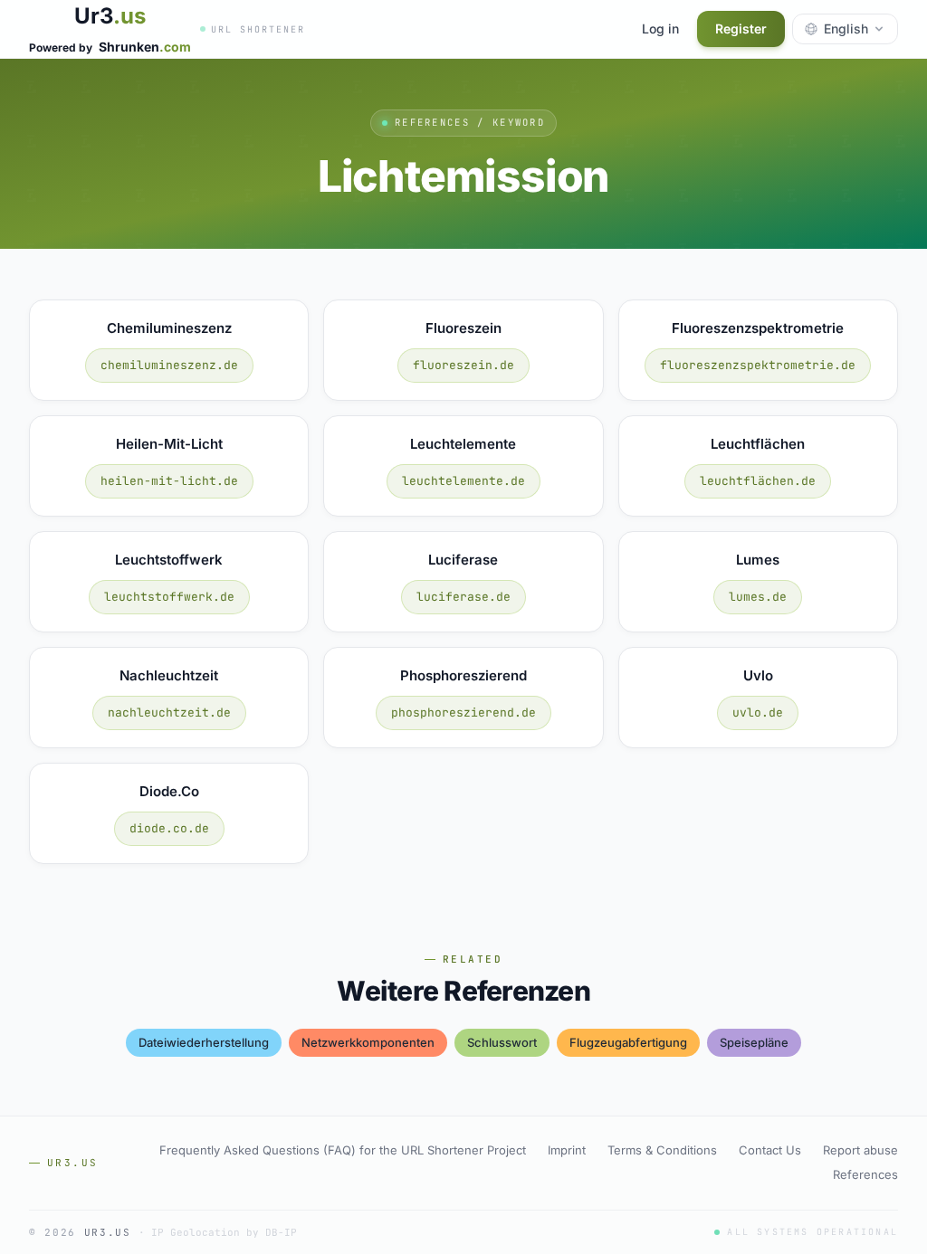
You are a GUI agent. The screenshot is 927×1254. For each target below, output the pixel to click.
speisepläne (754, 1042)
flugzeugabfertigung (628, 1042)
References (865, 1174)
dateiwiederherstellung (204, 1042)
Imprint (567, 1150)
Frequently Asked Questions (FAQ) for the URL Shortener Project (342, 1150)
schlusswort (502, 1042)
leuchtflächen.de (758, 481)
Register (741, 28)
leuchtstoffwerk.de (169, 596)
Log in (660, 28)
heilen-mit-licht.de (169, 481)
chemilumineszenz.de (169, 365)
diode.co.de (169, 828)
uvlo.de (757, 712)
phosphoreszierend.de (463, 712)
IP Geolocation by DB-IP (224, 1232)
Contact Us (770, 1150)
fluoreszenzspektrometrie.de (757, 365)
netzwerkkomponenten (368, 1042)
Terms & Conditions (662, 1150)
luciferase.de (463, 596)
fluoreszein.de (463, 365)
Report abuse (860, 1150)
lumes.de (758, 596)
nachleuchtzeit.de (169, 712)
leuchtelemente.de (463, 481)
